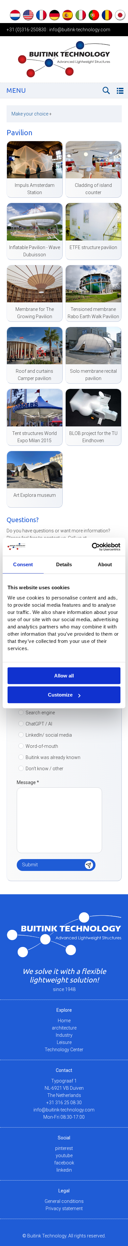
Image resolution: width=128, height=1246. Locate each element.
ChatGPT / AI (39, 723)
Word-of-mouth (42, 746)
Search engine (40, 712)
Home (64, 1020)
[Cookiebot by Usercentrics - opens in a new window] (92, 547)
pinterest (64, 1148)
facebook (64, 1162)
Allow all (64, 675)
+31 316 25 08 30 (64, 1102)
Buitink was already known (53, 757)
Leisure (64, 1042)
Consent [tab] (23, 564)
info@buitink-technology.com (79, 29)
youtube (64, 1155)
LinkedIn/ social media (49, 735)
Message (28, 782)
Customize (60, 695)
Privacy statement (64, 1208)
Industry (64, 1035)
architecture (64, 1027)
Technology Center (64, 1049)
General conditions (64, 1201)
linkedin (64, 1170)
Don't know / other (44, 768)
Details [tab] (64, 564)
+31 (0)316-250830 (26, 29)
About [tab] (105, 564)
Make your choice (31, 113)
